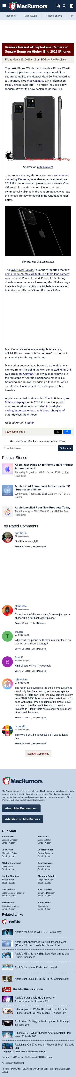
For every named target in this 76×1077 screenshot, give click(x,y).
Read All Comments (38, 753)
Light (67, 1069)
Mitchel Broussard (11, 863)
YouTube (14, 921)
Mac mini (11, 15)
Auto (61, 1069)
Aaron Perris (44, 902)
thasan (19, 631)
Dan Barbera (8, 889)
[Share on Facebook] (67, 432)
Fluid (44, 1069)
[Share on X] (58, 432)
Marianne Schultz (47, 876)
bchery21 (20, 726)
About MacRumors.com (21, 808)
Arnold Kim (8, 836)
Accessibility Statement (13, 1063)
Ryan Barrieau (45, 889)
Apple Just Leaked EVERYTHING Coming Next (42, 978)
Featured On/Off (11, 1069)
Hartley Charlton (10, 876)
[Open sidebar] (71, 6)
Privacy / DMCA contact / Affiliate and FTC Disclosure (27, 1057)
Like (33, 546)
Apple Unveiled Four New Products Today (42, 507)
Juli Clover (7, 849)
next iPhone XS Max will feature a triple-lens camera (37, 273)
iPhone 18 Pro (54, 15)
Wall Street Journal (22, 269)
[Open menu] (4, 6)
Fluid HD (53, 1069)
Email (4, 843)
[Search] (65, 6)
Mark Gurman (24, 373)
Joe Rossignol (58, 59)
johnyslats (21, 679)
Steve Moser (8, 902)
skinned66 (21, 606)
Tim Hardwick (45, 863)
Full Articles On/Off (30, 1069)
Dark (4, 1071)
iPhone (29, 422)
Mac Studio (31, 15)
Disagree (41, 546)
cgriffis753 (21, 533)
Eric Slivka (43, 836)
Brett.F (19, 657)
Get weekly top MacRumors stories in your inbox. (38, 441)
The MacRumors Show (27, 989)
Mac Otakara (35, 80)
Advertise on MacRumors (22, 819)
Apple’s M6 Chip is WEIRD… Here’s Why (38, 931)
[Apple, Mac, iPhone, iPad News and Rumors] (28, 10)
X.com (12, 843)
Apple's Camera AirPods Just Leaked (36, 967)
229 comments (15, 431)
